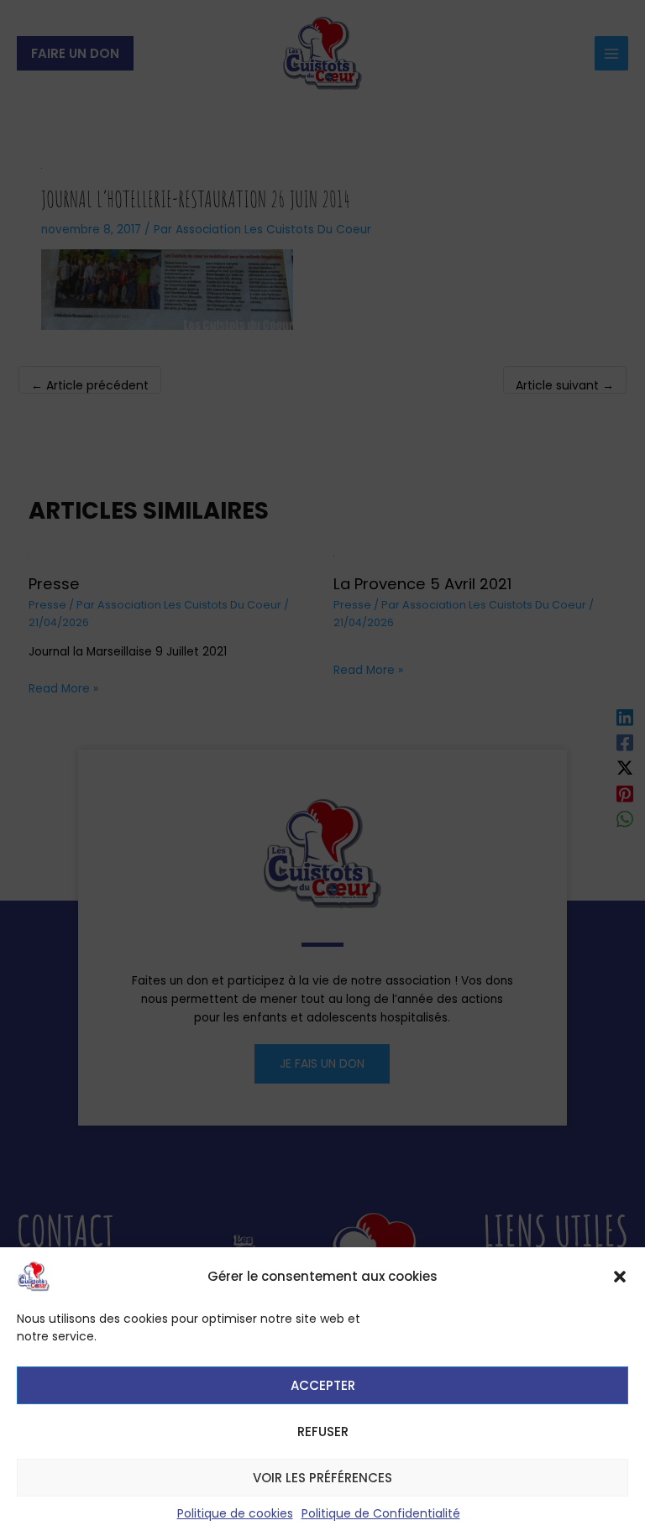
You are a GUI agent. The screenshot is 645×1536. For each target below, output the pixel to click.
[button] (619, 1276)
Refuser (323, 1431)
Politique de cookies (235, 1513)
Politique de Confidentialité (381, 1513)
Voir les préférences (322, 1477)
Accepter (323, 1385)
